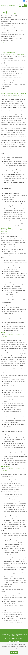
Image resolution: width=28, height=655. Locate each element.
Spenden (13, 638)
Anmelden (17, 641)
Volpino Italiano (6, 228)
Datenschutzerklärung (14, 650)
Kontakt (22, 638)
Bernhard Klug (21, 13)
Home (5, 638)
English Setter (5, 466)
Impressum (22, 650)
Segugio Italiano (6, 332)
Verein (8, 638)
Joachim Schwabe (18, 95)
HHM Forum (11, 641)
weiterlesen (4, 42)
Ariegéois (4, 12)
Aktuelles (18, 638)
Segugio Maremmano (8, 53)
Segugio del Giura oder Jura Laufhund (13, 93)
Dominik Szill (4, 231)
